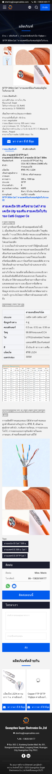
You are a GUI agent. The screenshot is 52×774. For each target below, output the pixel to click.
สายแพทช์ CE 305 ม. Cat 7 (15, 549)
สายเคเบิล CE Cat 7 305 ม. (15, 543)
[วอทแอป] (8, 586)
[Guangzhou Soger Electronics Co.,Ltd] (13, 7)
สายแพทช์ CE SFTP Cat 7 (15, 556)
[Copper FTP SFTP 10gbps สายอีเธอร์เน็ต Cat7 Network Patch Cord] (14, 680)
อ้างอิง (45, 7)
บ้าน (4, 36)
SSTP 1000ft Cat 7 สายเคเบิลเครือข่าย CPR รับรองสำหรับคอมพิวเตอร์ (37, 695)
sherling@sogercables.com (17, 2)
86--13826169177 (41, 2)
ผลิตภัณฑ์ (13, 36)
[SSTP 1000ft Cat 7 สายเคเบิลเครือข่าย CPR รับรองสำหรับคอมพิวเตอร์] (38, 680)
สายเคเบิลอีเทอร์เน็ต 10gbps (32, 36)
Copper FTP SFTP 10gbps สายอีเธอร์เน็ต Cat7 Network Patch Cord (12, 695)
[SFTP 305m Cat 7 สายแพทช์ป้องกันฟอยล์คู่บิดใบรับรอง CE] (31, 65)
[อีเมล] (14, 586)
